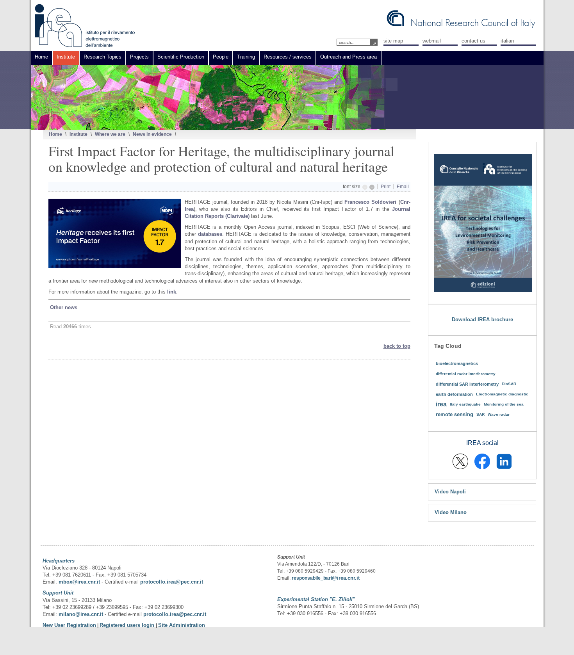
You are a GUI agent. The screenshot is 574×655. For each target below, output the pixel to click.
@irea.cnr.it (346, 578)
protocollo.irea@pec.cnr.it (171, 582)
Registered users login (128, 625)
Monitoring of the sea (504, 404)
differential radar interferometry (466, 374)
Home (55, 134)
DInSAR (509, 384)
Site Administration (181, 625)
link (171, 292)
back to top (396, 346)
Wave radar (499, 414)
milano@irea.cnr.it (81, 614)
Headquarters (59, 561)
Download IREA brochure (482, 319)
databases (209, 234)
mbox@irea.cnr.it (79, 582)
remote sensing (454, 414)
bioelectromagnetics (457, 363)
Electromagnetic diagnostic (502, 394)
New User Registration (69, 625)
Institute (78, 134)
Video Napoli (450, 492)
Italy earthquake (465, 404)
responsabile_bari (312, 578)
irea (441, 404)
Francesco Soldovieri (371, 202)
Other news (63, 307)
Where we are (110, 134)
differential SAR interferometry (467, 384)
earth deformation (454, 394)
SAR (480, 414)
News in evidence (152, 134)
